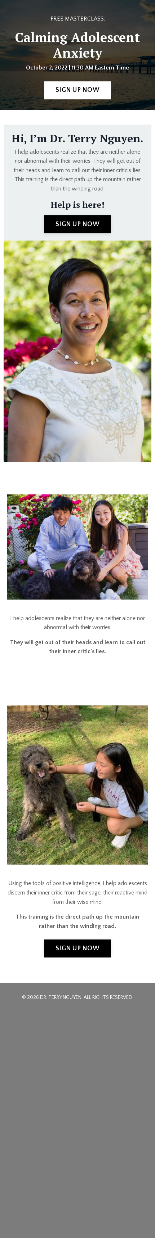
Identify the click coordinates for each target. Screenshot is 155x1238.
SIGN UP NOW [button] (77, 90)
